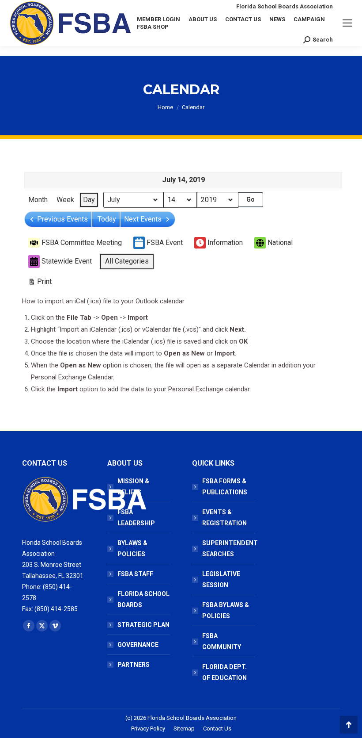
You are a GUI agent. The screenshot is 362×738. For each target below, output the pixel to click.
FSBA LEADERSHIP (136, 518)
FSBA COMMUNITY (221, 641)
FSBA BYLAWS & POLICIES (225, 610)
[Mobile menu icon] (347, 23)
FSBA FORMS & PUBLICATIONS (224, 487)
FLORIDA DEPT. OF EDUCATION (224, 672)
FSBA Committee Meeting (81, 242)
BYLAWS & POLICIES (132, 548)
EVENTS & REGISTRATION (224, 518)
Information (225, 242)
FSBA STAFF (135, 573)
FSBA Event (165, 242)
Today (107, 219)
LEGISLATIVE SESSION (221, 579)
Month (38, 199)
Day (89, 199)
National (280, 242)
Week (65, 199)
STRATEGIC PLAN (143, 624)
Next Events (143, 219)
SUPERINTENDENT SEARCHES (230, 548)
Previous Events (62, 219)
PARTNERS (133, 664)
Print (40, 283)
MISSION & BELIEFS (133, 487)
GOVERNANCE (137, 644)
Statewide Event (66, 261)
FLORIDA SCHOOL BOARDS (143, 599)
